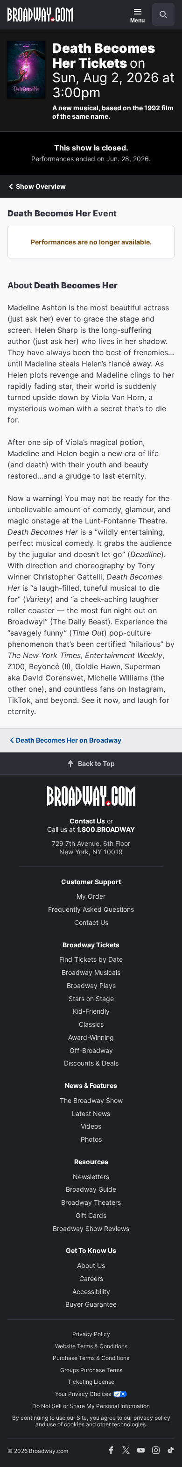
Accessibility (91, 1291)
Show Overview (41, 186)
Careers (91, 1278)
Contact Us (87, 821)
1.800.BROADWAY (106, 829)
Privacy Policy (91, 1334)
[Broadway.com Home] (40, 14)
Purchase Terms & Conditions (91, 1357)
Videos (91, 1126)
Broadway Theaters (91, 1202)
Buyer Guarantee (91, 1304)
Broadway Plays (91, 985)
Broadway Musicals (91, 972)
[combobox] (160, 14)
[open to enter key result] (163, 14)
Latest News (91, 1113)
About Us (91, 1265)
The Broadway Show (91, 1100)
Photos (91, 1139)
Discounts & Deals (91, 1063)
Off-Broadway (91, 1050)
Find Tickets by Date (91, 959)
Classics (91, 1024)
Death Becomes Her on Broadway (68, 740)
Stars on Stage (91, 998)
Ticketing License (91, 1381)
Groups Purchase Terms (91, 1370)
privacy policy (151, 1417)
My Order (91, 896)
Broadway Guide (91, 1189)
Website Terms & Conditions (91, 1346)
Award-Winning (91, 1037)
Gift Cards (91, 1215)
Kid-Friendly (91, 1011)
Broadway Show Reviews (91, 1228)
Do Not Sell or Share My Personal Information (91, 1406)
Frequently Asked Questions (91, 909)
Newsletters (91, 1177)
